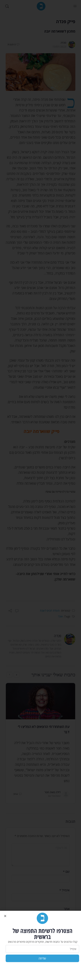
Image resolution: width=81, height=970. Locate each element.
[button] (5, 916)
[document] (40, 485)
